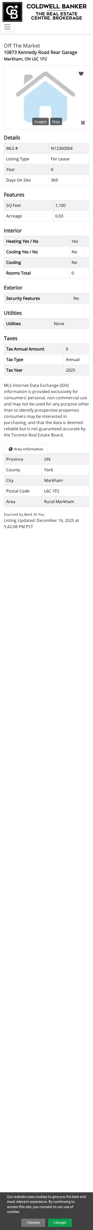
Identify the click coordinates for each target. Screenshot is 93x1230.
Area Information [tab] (28, 448)
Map (56, 121)
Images (40, 121)
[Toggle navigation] (7, 27)
